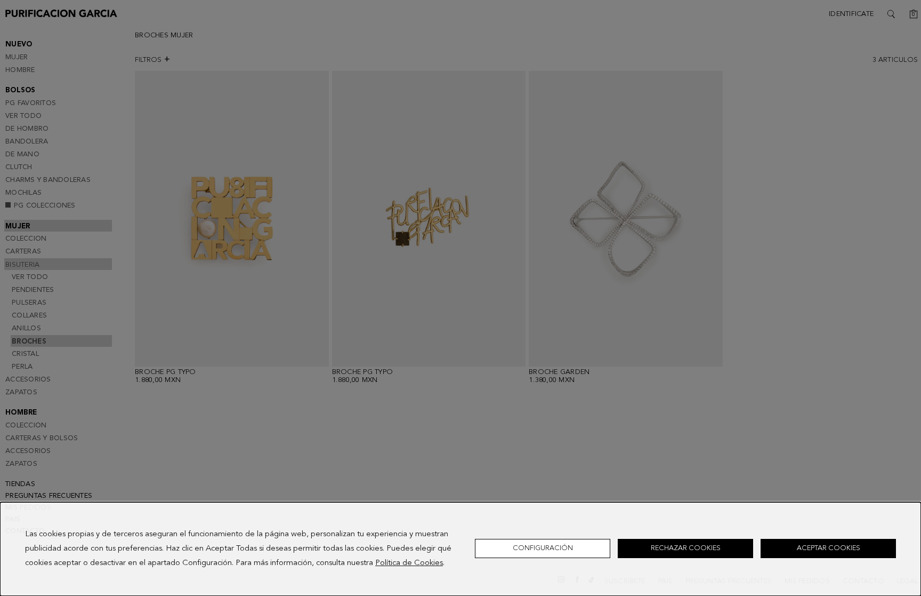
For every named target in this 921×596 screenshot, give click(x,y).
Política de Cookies (409, 563)
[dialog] (460, 549)
